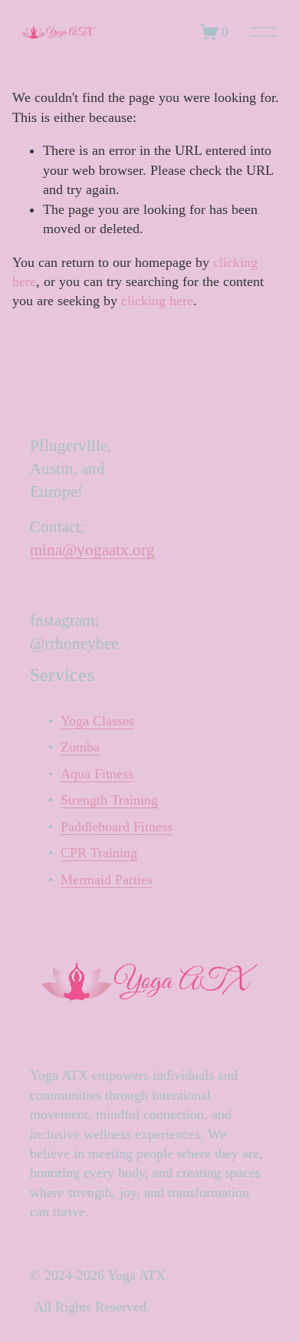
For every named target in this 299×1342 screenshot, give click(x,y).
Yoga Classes (97, 721)
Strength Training (109, 800)
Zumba (80, 747)
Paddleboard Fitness (116, 826)
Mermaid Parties (107, 879)
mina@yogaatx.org (92, 550)
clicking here (157, 300)
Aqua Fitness (97, 773)
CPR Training (99, 852)
